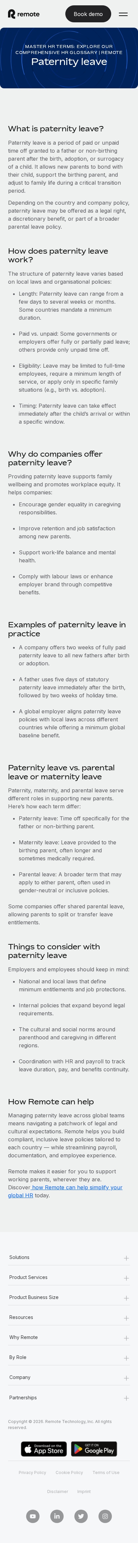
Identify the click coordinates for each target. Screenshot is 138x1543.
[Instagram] (105, 1516)
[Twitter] (81, 1516)
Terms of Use (106, 1472)
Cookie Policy (69, 1472)
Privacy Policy (32, 1472)
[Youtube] (33, 1516)
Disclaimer (57, 1491)
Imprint (84, 1491)
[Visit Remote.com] (30, 14)
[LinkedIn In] (57, 1516)
